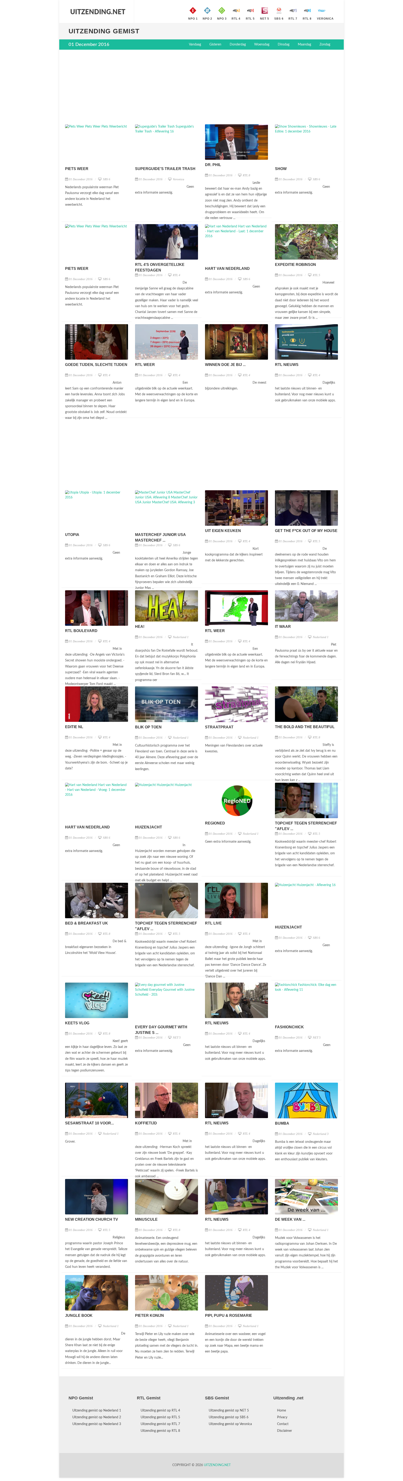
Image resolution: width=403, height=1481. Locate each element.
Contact (282, 1423)
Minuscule (146, 1219)
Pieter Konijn (149, 1316)
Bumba (282, 1123)
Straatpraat (219, 727)
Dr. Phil (213, 165)
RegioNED (215, 823)
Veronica (178, 179)
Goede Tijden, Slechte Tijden (96, 365)
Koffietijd (146, 1123)
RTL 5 (316, 275)
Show (281, 169)
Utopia (72, 535)
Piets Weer (76, 169)
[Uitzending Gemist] (98, 11)
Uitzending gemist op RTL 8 (160, 1430)
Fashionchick (289, 1027)
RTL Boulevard (81, 631)
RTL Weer (145, 365)
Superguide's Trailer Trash (165, 169)
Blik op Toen (148, 727)
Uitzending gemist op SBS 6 (228, 1416)
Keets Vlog (77, 1023)
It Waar (283, 627)
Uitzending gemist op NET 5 (229, 1410)
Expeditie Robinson (295, 265)
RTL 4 (176, 275)
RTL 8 (246, 175)
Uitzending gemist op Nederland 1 (96, 1410)
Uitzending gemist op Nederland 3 (96, 1423)
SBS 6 (106, 179)
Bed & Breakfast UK (86, 923)
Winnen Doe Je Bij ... (225, 365)
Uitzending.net (217, 1464)
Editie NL (74, 727)
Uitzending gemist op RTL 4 (160, 1410)
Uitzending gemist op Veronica (230, 1423)
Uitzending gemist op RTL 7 (160, 1423)
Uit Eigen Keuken (223, 531)
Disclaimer (284, 1430)
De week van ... (290, 1219)
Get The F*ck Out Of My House (306, 531)
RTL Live (213, 923)
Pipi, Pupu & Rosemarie (228, 1316)
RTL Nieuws (287, 365)
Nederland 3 (320, 1134)
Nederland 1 (180, 637)
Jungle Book (79, 1316)
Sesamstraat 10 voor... (89, 1123)
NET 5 (176, 1037)
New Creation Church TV (91, 1219)
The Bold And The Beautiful (305, 727)
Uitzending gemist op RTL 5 (160, 1416)
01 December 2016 (81, 179)
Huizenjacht (148, 827)
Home (281, 1410)
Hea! (139, 627)
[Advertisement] (201, 87)
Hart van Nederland (227, 269)
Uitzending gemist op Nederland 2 (96, 1416)
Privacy (282, 1416)
